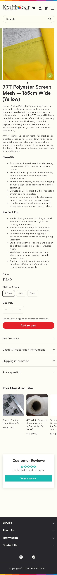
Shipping (20, 318)
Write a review (28, 478)
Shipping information (16, 361)
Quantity (8, 302)
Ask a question (12, 372)
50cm (8, 293)
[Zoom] (50, 75)
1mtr (21, 293)
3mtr (32, 293)
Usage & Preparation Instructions (24, 349)
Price (6, 274)
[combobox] (28, 19)
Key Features (11, 338)
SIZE (11, 287)
